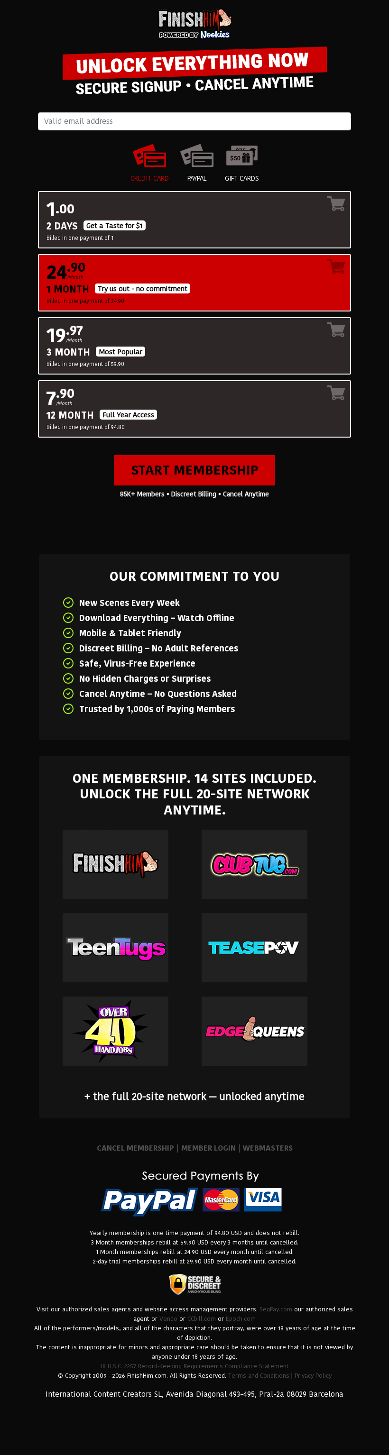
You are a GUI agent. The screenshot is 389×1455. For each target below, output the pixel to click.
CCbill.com (201, 1318)
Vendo (168, 1318)
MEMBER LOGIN (208, 1148)
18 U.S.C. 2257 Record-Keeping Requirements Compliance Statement (194, 1366)
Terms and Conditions (258, 1375)
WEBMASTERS (268, 1148)
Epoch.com (241, 1318)
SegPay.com (275, 1309)
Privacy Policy (313, 1375)
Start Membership (194, 470)
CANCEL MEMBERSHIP (135, 1148)
